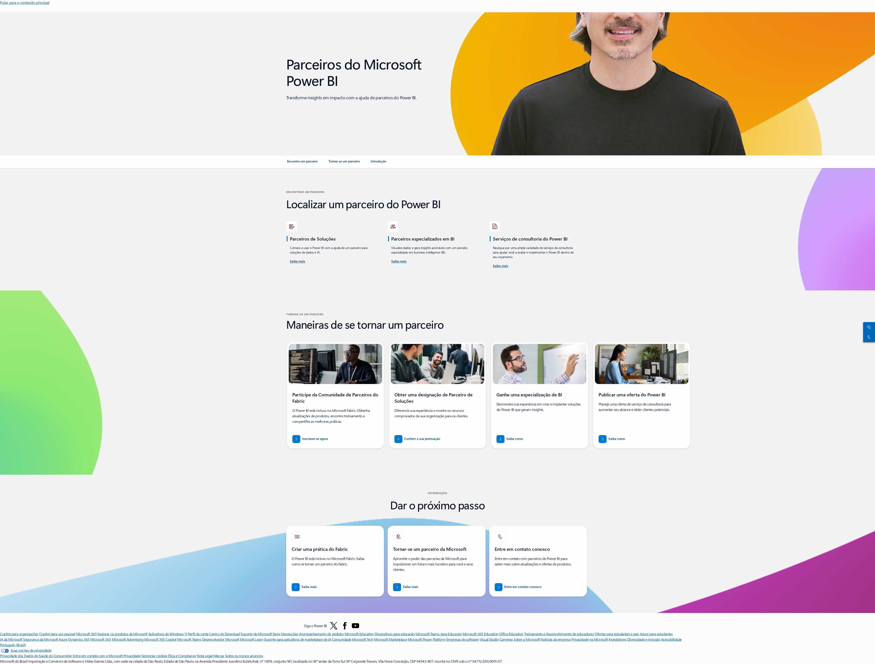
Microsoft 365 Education (481, 633)
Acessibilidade (671, 639)
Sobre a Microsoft (527, 639)
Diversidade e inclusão (643, 639)
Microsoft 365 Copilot (160, 639)
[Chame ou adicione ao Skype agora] (868, 337)
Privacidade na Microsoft (589, 639)
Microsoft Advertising (128, 639)
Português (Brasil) (13, 644)
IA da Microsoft (11, 639)
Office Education (511, 633)
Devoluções (289, 633)
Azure (63, 639)
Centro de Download (224, 633)
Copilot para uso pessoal (57, 633)
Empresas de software (462, 639)
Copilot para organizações (19, 633)
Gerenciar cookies (154, 655)
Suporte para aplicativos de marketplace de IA (297, 639)
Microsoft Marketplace (390, 639)
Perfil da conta (198, 633)
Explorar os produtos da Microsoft (122, 633)
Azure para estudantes (656, 633)
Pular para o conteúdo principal (24, 2)
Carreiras (506, 639)
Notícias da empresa (555, 639)
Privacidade (132, 655)
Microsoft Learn (251, 639)
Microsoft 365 (86, 633)
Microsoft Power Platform (426, 639)
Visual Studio (489, 639)
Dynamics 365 (78, 639)
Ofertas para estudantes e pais (617, 633)
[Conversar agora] (868, 327)
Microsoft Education (359, 633)
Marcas (219, 655)
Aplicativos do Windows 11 (167, 633)
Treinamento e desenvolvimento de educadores (559, 633)
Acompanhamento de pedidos (321, 633)
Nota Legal (205, 655)
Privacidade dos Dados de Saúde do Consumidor (36, 655)
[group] (335, 395)
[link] (302, 163)
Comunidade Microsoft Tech (352, 639)
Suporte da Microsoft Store (260, 633)
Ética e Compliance (182, 655)
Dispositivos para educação (395, 633)
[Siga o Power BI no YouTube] (355, 625)
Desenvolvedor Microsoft (220, 639)
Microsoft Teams (189, 639)
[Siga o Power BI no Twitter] (333, 625)
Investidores (617, 639)
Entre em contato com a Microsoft (98, 655)
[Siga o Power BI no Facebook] (344, 625)
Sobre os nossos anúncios (244, 655)
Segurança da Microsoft (40, 639)
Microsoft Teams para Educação (438, 633)
